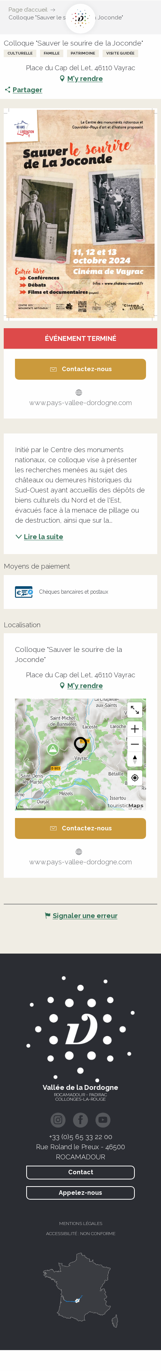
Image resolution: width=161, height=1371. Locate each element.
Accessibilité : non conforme (80, 1233)
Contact (80, 1172)
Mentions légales (80, 1223)
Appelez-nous (80, 1192)
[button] (80, 214)
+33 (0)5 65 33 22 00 (80, 1136)
